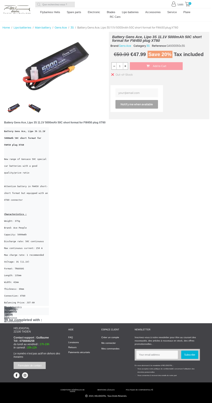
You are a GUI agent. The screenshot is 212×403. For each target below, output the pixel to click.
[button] (187, 4)
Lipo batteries (130, 12)
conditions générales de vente (72, 390)
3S (148, 46)
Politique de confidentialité (139, 390)
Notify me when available (137, 104)
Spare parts (74, 12)
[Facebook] (17, 375)
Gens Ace (125, 46)
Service (172, 12)
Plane (186, 12)
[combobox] (56, 4)
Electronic (94, 12)
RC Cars (115, 16)
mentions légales (106, 390)
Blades (111, 12)
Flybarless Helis (50, 12)
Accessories (153, 12)
